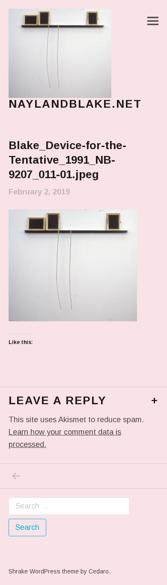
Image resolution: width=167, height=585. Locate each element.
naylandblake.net (75, 103)
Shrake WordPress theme (44, 571)
